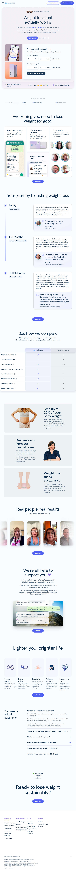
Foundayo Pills (8, 831)
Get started (32, 38)
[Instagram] (63, 856)
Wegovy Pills (8, 828)
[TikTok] (68, 856)
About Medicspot (20, 822)
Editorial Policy (31, 826)
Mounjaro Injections (9, 823)
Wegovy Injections (9, 825)
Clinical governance (21, 830)
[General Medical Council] (11, 851)
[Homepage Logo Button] (10, 3)
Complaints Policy (32, 829)
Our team (18, 824)
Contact (40, 822)
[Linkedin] (65, 856)
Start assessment (67, 3)
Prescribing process (21, 827)
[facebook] (60, 856)
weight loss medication (37, 28)
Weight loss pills (8, 838)
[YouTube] (71, 856)
